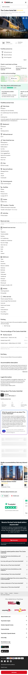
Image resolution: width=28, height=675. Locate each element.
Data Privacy (4, 667)
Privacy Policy (3, 544)
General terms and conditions (8, 664)
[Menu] (2, 2)
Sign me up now (14, 540)
